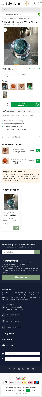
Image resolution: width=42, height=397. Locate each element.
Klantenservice (21, 277)
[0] (39, 3)
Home (4, 18)
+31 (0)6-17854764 (29, 178)
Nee (33, 390)
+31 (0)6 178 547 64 (12, 315)
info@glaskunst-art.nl (11, 178)
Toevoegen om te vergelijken (11, 115)
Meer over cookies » (21, 393)
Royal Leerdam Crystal (10, 24)
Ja (28, 390)
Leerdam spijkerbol (11, 215)
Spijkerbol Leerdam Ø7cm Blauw (20, 18)
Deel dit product (27, 115)
